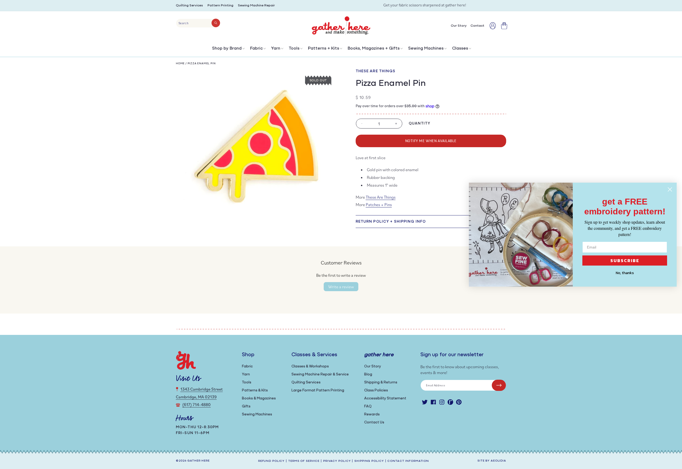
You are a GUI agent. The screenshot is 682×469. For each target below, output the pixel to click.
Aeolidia (498, 460)
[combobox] (198, 23)
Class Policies (376, 390)
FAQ (368, 406)
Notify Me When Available (431, 140)
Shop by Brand (227, 48)
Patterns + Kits (323, 48)
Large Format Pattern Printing (317, 390)
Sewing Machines (426, 48)
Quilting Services (189, 5)
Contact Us (374, 422)
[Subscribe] (499, 385)
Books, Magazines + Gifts (374, 48)
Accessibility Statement (385, 398)
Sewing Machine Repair (256, 5)
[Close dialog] (670, 189)
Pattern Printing (220, 5)
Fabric (256, 48)
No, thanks (625, 273)
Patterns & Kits (255, 390)
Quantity (420, 124)
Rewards (372, 414)
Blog (368, 374)
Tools (294, 48)
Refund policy (271, 461)
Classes (460, 48)
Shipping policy (369, 461)
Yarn (275, 48)
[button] (228, 50)
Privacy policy (337, 461)
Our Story (372, 366)
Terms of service (303, 461)
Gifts (246, 406)
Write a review (341, 286)
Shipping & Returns (380, 382)
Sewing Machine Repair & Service (320, 374)
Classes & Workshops (310, 366)
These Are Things (376, 71)
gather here (198, 460)
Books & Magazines (259, 398)
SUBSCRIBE (624, 260)
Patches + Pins (379, 204)
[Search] (216, 23)
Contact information (408, 461)
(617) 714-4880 (196, 404)
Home (180, 63)
